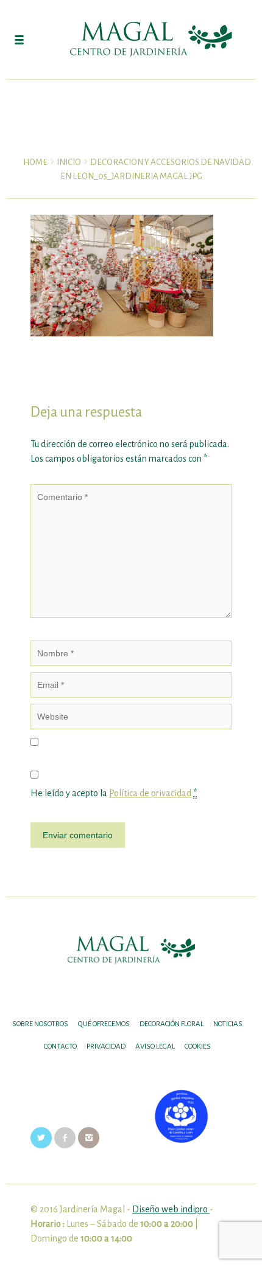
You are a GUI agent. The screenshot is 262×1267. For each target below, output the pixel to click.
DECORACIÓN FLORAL (172, 1024)
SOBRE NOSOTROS (40, 1024)
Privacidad (106, 1046)
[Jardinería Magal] (131, 39)
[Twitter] (41, 1137)
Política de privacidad (150, 793)
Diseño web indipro (171, 1209)
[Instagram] (88, 1137)
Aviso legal (155, 1046)
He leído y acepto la (113, 793)
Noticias (228, 1024)
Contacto (60, 1046)
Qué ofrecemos (104, 1024)
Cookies (198, 1046)
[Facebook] (65, 1137)
